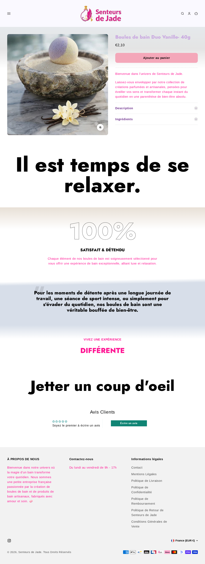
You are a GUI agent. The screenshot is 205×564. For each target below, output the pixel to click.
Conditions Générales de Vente (149, 524)
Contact (137, 467)
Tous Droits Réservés (57, 552)
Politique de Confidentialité (141, 490)
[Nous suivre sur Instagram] (9, 541)
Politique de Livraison (146, 480)
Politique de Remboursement (143, 501)
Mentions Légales (144, 474)
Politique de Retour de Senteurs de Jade (147, 513)
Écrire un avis (128, 423)
